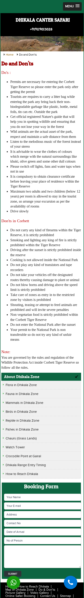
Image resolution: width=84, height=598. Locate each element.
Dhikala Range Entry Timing (26, 465)
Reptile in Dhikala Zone (22, 421)
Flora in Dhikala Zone (21, 385)
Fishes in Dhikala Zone (22, 429)
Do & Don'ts (47, 590)
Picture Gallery (15, 593)
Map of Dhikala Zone (19, 590)
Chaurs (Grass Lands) (21, 438)
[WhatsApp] (13, 582)
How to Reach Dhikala (22, 474)
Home (9, 54)
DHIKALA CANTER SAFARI (43, 20)
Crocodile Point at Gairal (23, 456)
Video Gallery (39, 593)
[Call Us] (70, 582)
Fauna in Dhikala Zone (22, 394)
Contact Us (47, 596)
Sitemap (65, 596)
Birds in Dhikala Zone (21, 412)
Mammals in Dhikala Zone (24, 403)
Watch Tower (15, 447)
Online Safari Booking (20, 596)
